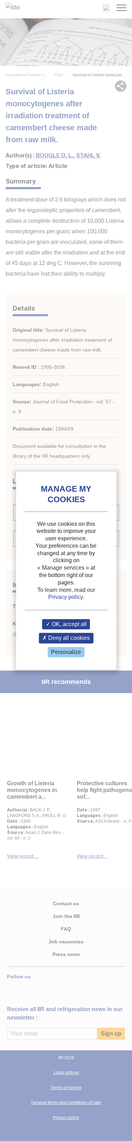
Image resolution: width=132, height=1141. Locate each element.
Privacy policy (65, 597)
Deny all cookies (68, 638)
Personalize (66, 652)
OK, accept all (68, 624)
